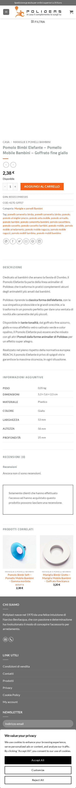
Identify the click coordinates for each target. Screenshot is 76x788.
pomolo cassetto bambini (34, 225)
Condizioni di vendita (16, 666)
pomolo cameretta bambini (34, 221)
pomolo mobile (56, 225)
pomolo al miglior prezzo (15, 218)
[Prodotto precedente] (13, 165)
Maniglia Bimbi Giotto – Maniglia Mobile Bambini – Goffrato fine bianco (56, 578)
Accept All (38, 760)
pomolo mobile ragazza (37, 229)
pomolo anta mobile (39, 218)
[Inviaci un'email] (5, 639)
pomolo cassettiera (60, 221)
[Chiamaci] (10, 639)
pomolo (66, 214)
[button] (6, 12)
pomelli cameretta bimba (21, 214)
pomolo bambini (11, 221)
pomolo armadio (59, 218)
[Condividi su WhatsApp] (6, 241)
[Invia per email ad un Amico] (26, 241)
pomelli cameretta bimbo (48, 214)
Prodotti (8, 680)
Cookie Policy (11, 695)
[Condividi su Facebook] (13, 241)
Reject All (38, 780)
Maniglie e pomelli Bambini (32, 142)
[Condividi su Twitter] (19, 241)
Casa (6, 142)
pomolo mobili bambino (49, 233)
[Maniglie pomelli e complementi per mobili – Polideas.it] (38, 12)
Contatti (8, 673)
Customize (38, 770)
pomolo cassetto (11, 225)
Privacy (7, 687)
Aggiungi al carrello (42, 186)
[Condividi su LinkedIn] (39, 241)
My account (10, 702)
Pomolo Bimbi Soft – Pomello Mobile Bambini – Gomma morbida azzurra (19, 579)
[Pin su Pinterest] (33, 241)
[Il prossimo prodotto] (6, 165)
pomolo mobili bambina (23, 233)
